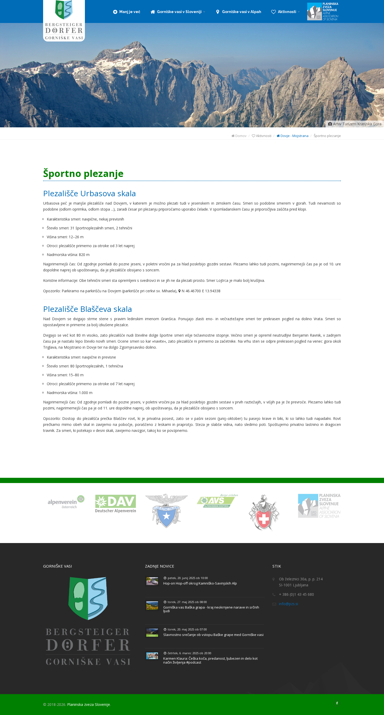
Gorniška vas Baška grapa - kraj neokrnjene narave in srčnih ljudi (211, 609)
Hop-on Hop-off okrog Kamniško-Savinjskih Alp (200, 583)
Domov (241, 135)
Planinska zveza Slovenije (88, 704)
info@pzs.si (288, 603)
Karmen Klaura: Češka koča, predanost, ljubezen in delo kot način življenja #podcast (210, 660)
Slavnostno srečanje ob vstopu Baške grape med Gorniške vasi (213, 634)
